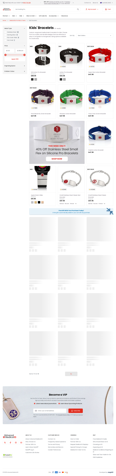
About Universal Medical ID (34, 439)
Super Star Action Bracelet (96, 73)
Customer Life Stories (32, 452)
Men (13, 16)
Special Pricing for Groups (78, 447)
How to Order (74, 439)
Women (5, 16)
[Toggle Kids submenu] (23, 16)
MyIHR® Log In (29, 450)
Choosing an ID (97, 444)
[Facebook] (10, 442)
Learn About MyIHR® (31, 447)
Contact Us (87, 3)
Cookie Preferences (54, 450)
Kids (20, 16)
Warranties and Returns (55, 447)
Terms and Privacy (54, 444)
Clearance (64, 16)
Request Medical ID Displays (79, 444)
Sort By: (72, 35)
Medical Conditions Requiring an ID (103, 451)
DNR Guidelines (97, 457)
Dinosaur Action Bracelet (68, 115)
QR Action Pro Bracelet (38, 74)
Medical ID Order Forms (78, 450)
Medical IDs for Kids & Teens (17, 20)
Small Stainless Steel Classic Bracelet (97, 198)
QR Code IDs (43, 16)
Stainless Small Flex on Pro (56, 2)
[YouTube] (21, 442)
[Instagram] (16, 442)
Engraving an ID (98, 447)
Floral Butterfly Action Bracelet (41, 115)
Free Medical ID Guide (100, 439)
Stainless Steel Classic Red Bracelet (57, 2)
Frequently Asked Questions (57, 442)
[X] (5, 442)
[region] (57, 142)
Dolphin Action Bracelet (96, 151)
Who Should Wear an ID (100, 442)
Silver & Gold (30, 16)
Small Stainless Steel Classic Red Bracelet (70, 198)
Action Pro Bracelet (66, 74)
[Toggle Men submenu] (16, 16)
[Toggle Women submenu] (9, 16)
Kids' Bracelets (33, 20)
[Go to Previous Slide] (41, 3)
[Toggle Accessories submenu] (58, 16)
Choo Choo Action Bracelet (97, 115)
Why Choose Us (30, 442)
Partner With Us (30, 444)
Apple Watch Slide (37, 197)
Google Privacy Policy (64, 415)
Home (4, 20)
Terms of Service (78, 415)
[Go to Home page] (7, 9)
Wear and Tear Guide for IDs (102, 455)
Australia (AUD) (106, 3)
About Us (95, 3)
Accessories (53, 16)
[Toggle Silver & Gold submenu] (36, 16)
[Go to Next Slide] (73, 3)
